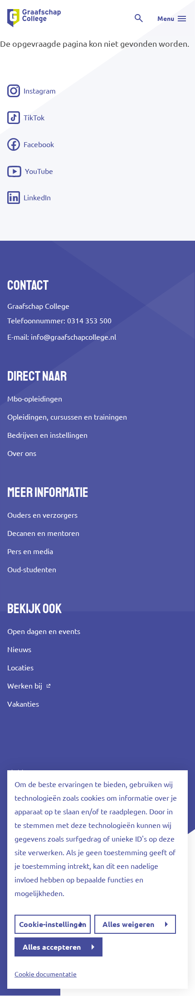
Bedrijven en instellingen (47, 435)
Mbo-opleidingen (34, 399)
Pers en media (30, 551)
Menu (165, 18)
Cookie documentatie (46, 974)
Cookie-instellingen (52, 924)
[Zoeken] (139, 18)
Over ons (21, 453)
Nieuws (19, 649)
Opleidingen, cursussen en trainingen (67, 417)
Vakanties (23, 704)
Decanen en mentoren (43, 533)
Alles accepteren (52, 947)
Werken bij (24, 686)
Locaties (20, 668)
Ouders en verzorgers (42, 515)
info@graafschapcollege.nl (73, 337)
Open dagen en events (43, 631)
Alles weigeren (128, 924)
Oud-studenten (31, 569)
